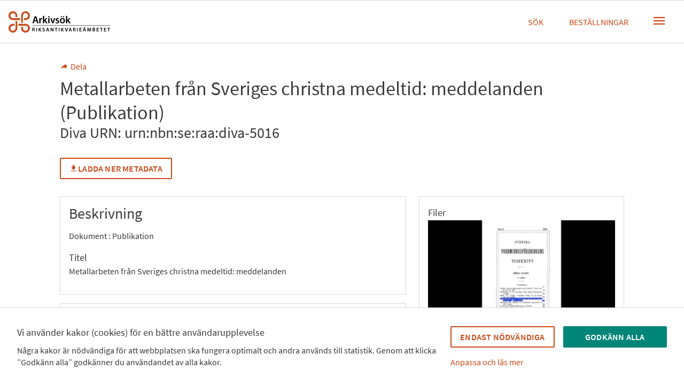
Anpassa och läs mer (487, 362)
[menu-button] (659, 20)
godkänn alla (614, 337)
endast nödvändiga (502, 337)
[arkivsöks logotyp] (59, 22)
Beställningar (598, 22)
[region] (521, 280)
